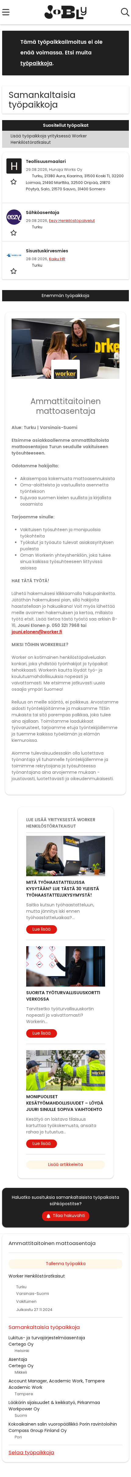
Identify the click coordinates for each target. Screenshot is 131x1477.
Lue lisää (42, 929)
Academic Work (25, 1387)
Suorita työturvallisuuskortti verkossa (63, 996)
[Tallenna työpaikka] (14, 181)
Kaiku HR (57, 258)
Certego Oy (21, 1344)
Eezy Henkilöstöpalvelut (72, 220)
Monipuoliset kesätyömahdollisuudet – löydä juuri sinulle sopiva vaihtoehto (64, 1103)
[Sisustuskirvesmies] (14, 255)
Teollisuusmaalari (46, 161)
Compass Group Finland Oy (38, 1430)
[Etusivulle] (65, 12)
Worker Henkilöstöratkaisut (37, 1276)
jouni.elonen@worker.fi (37, 631)
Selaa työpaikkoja (31, 1452)
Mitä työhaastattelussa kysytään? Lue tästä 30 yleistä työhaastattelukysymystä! (62, 889)
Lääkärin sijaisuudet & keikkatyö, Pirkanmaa (54, 1402)
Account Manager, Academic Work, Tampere (57, 1381)
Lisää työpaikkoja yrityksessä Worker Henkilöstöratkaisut (49, 139)
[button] (119, 52)
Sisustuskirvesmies (47, 251)
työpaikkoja (36, 63)
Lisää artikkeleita (65, 1164)
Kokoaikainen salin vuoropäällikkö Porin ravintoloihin (63, 1424)
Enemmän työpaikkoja (65, 295)
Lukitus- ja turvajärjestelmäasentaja (47, 1338)
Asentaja (18, 1359)
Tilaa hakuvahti (69, 1215)
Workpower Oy (24, 1409)
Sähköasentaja (42, 212)
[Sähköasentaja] (14, 217)
